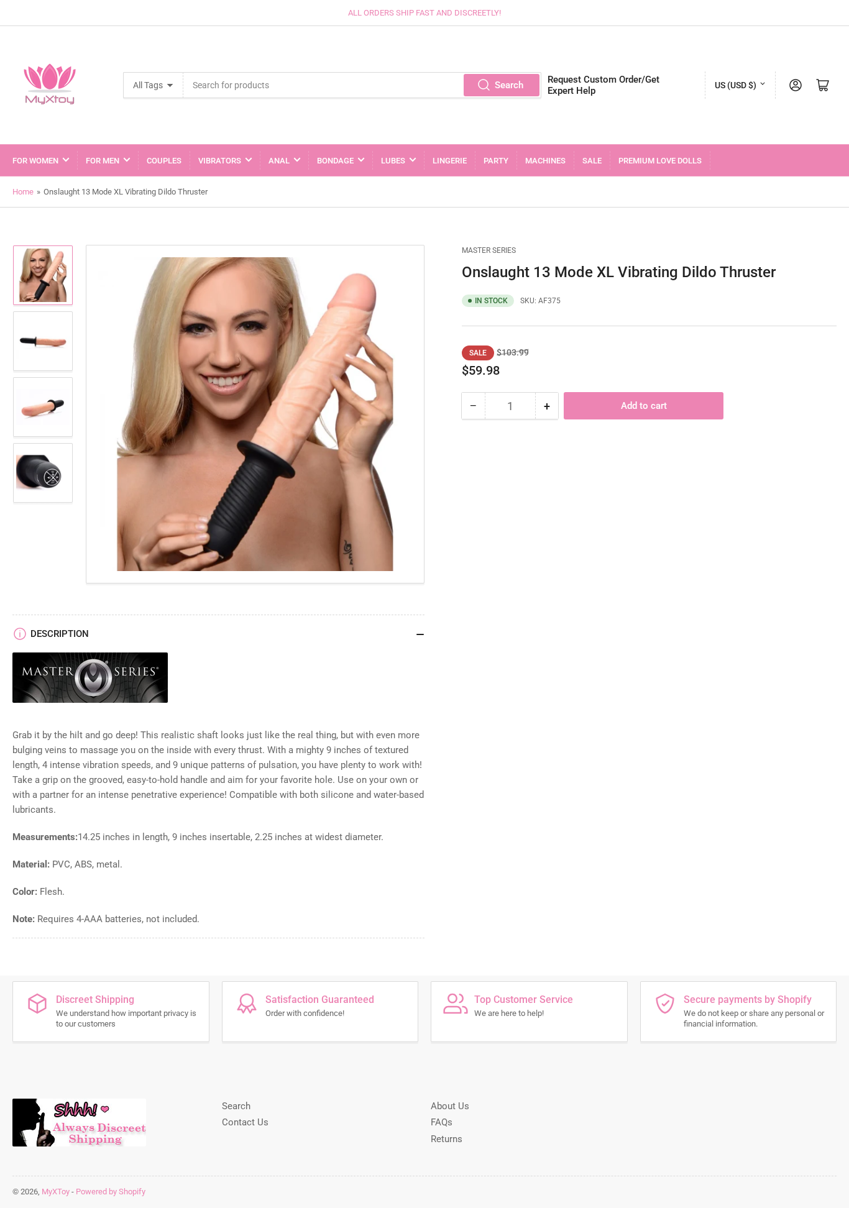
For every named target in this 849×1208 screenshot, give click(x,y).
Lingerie (450, 160)
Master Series (489, 250)
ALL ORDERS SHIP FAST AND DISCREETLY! (424, 12)
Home (23, 191)
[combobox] (362, 85)
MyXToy (56, 1191)
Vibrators (219, 160)
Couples (164, 160)
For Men (102, 160)
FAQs (441, 1122)
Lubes (393, 160)
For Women (35, 160)
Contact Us (245, 1122)
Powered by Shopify (110, 1191)
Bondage (335, 160)
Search (509, 85)
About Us (450, 1106)
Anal (279, 160)
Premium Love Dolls (660, 160)
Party (496, 160)
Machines (545, 160)
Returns (446, 1139)
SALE (592, 160)
